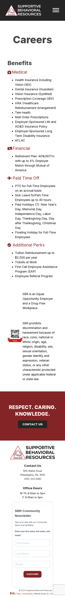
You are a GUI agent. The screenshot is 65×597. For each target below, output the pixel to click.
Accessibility (28, 594)
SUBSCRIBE (32, 574)
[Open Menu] (56, 10)
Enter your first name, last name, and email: (32, 533)
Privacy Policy (15, 594)
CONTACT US (32, 424)
